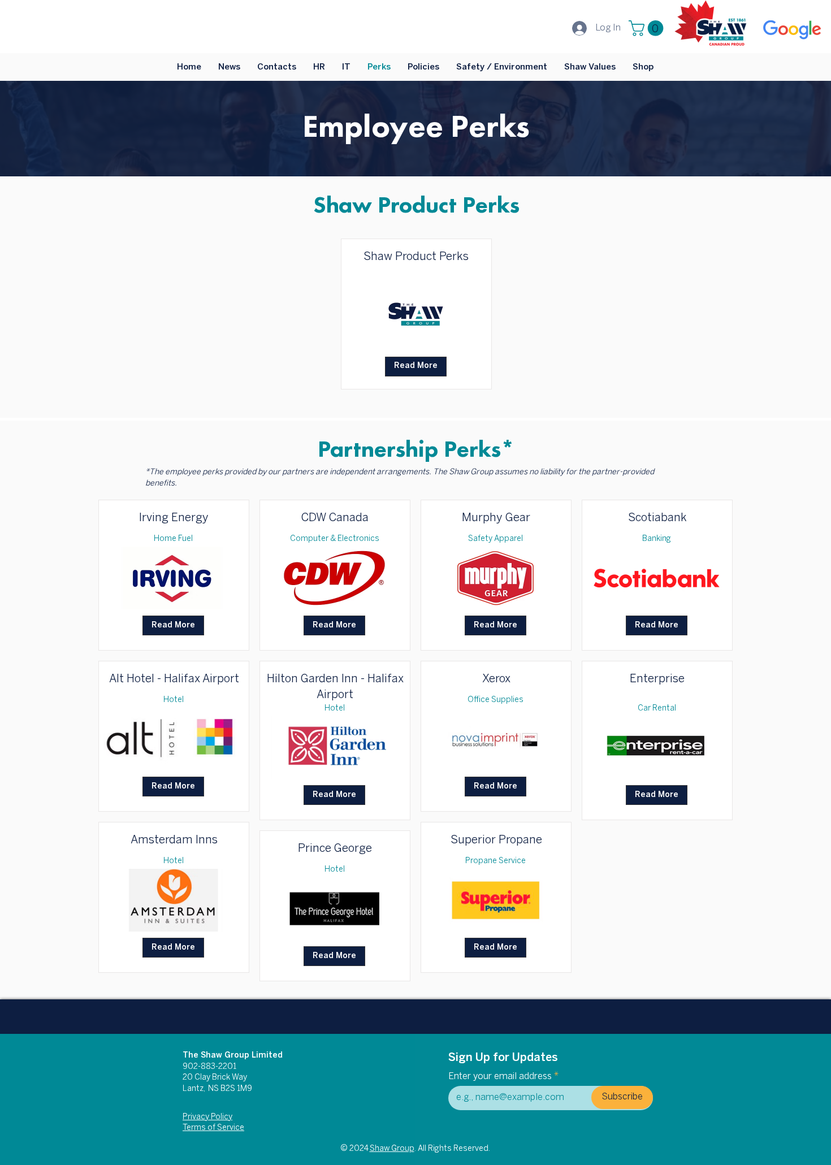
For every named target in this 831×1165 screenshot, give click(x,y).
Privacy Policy (207, 1117)
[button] (648, 28)
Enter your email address (500, 1076)
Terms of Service (213, 1128)
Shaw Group (392, 1149)
